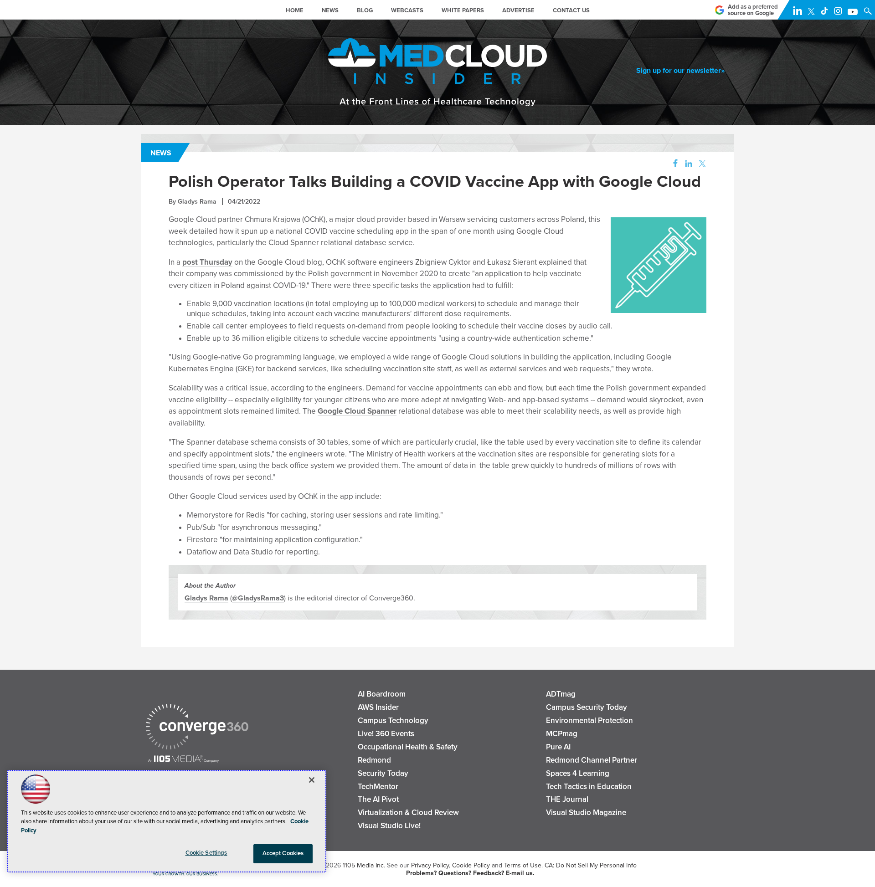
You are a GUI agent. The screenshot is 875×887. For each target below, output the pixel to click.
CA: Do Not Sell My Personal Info (591, 865)
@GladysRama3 (258, 598)
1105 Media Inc (363, 865)
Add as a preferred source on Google (753, 10)
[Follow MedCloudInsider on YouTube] (854, 12)
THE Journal (567, 799)
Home (295, 10)
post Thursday (207, 262)
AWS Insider (378, 707)
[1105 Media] (183, 759)
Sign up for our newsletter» (680, 70)
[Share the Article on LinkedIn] (687, 163)
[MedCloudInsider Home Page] (224, 13)
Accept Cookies (283, 853)
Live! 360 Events (386, 733)
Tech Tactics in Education (589, 786)
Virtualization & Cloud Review (408, 812)
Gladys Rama (197, 201)
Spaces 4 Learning (577, 773)
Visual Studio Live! (389, 826)
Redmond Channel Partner (591, 760)
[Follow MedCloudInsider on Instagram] (840, 12)
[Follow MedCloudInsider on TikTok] (826, 12)
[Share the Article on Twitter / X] (701, 163)
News (330, 10)
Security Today (383, 773)
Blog (365, 10)
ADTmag (561, 694)
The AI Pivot (378, 799)
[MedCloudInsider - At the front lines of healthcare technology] (437, 82)
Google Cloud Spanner (357, 411)
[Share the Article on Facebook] (673, 163)
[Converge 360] (197, 728)
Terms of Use (522, 865)
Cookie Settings (206, 852)
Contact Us (571, 10)
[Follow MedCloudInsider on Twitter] (813, 12)
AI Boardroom (382, 694)
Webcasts (407, 10)
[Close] (312, 780)
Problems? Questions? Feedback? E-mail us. (470, 873)
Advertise (518, 10)
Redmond (374, 760)
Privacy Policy (430, 865)
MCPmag (561, 733)
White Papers (463, 10)
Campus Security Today (586, 707)
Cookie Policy (471, 865)
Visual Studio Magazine (586, 812)
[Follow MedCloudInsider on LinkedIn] (799, 12)
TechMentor (378, 786)
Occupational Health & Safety (408, 747)
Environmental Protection (589, 720)
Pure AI (558, 747)
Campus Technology (393, 720)
